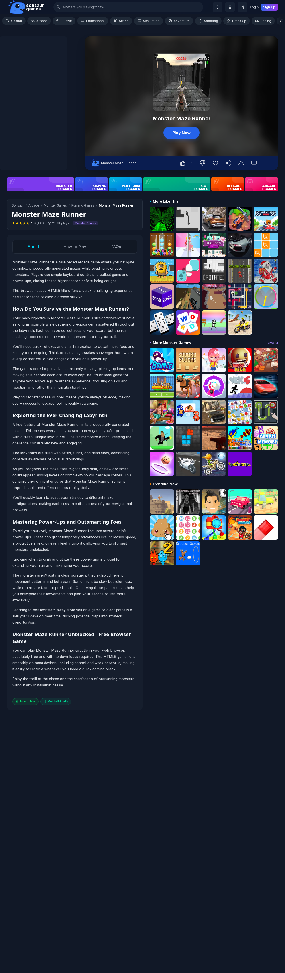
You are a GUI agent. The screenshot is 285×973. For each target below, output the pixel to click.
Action (124, 21)
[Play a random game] (242, 7)
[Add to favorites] (215, 163)
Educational (95, 21)
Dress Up (239, 21)
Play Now (181, 132)
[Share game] (228, 163)
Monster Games (55, 205)
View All (273, 342)
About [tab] (33, 246)
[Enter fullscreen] (267, 163)
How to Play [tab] (75, 246)
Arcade (41, 21)
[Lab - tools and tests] (230, 7)
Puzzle (66, 21)
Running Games (82, 205)
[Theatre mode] (254, 163)
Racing (266, 21)
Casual (16, 21)
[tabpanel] (74, 482)
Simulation (151, 21)
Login (254, 7)
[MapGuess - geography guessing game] (217, 7)
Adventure (182, 21)
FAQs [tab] (116, 246)
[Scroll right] (280, 21)
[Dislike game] (202, 163)
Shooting (211, 21)
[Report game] (241, 163)
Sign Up (269, 7)
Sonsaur (18, 205)
